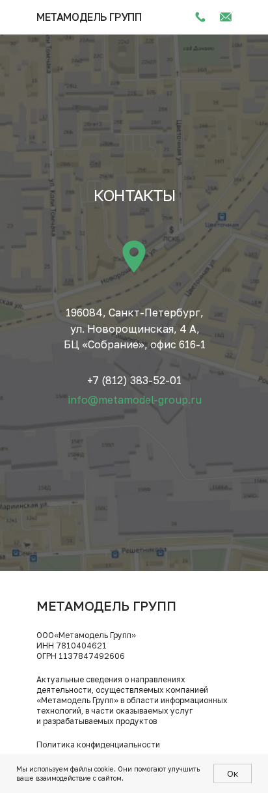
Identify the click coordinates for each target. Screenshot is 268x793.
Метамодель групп (89, 16)
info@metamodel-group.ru (135, 399)
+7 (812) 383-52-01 (134, 380)
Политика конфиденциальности (98, 744)
